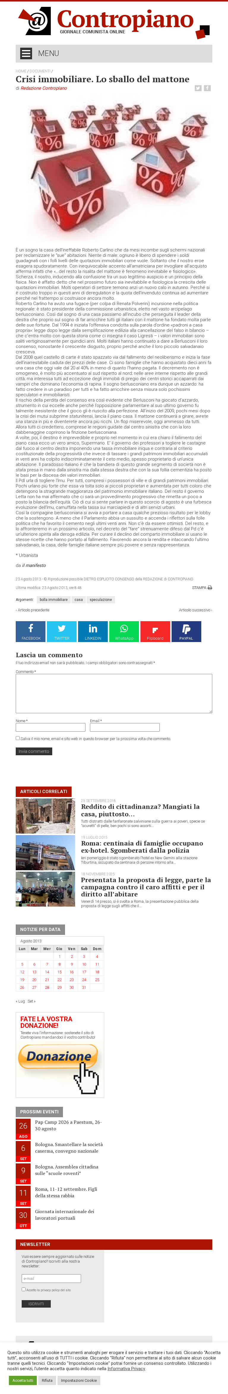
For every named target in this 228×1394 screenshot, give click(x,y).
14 (47, 972)
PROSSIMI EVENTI (39, 1112)
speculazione (101, 600)
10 (84, 964)
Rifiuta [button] (47, 1380)
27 (34, 987)
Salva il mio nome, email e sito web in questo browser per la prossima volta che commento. (95, 738)
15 (59, 972)
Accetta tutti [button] (22, 1380)
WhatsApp (124, 638)
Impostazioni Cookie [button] (79, 1380)
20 (34, 979)
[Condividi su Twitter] (199, 88)
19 (22, 979)
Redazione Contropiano (43, 88)
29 (59, 987)
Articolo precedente (33, 610)
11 (97, 964)
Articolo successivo (194, 610)
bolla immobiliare (54, 600)
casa (79, 600)
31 (84, 987)
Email (96, 721)
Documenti (40, 71)
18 (97, 972)
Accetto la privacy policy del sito (48, 1290)
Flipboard (155, 638)
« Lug (20, 1001)
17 (84, 972)
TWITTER (61, 638)
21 (47, 979)
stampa (199, 587)
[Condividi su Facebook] (208, 88)
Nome (22, 721)
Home (21, 71)
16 (71, 972)
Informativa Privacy (126, 1368)
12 (22, 972)
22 (59, 979)
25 (97, 979)
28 (47, 987)
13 (34, 972)
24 (84, 979)
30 (71, 987)
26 (22, 987)
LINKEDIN (93, 638)
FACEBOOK (31, 638)
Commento (26, 671)
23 (71, 979)
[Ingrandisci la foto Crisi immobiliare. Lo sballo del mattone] (114, 167)
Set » (32, 1001)
